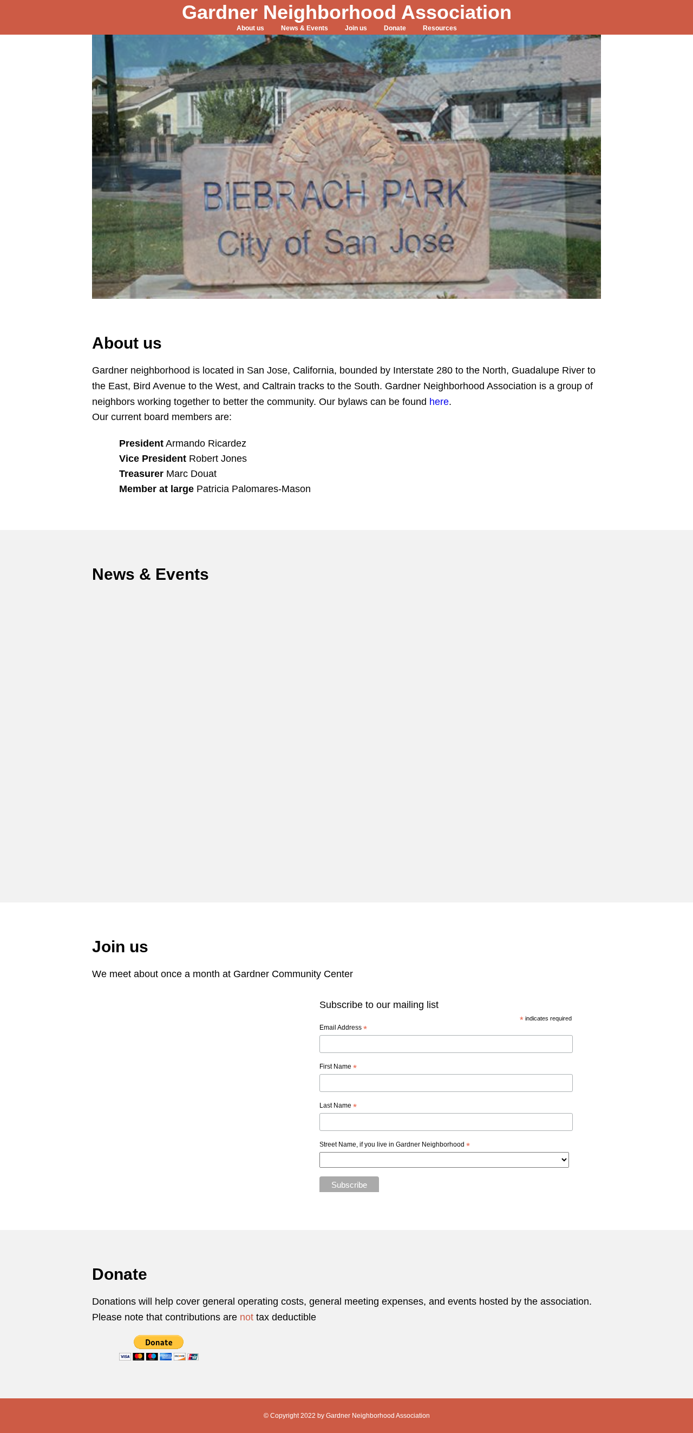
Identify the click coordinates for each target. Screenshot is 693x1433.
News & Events (304, 28)
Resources (440, 28)
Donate (395, 28)
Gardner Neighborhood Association (347, 12)
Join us (356, 28)
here (439, 401)
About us (250, 28)
